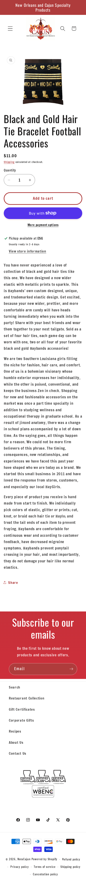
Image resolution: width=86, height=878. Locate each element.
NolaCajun (24, 859)
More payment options (43, 225)
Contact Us (17, 753)
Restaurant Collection (27, 698)
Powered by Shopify (45, 859)
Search (14, 687)
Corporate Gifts (21, 720)
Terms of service (45, 867)
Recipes (15, 731)
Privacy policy (19, 867)
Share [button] (13, 582)
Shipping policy (70, 867)
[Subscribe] (71, 669)
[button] (10, 28)
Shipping (9, 162)
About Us (16, 742)
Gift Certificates (22, 709)
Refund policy (71, 859)
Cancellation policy (45, 874)
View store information (27, 251)
